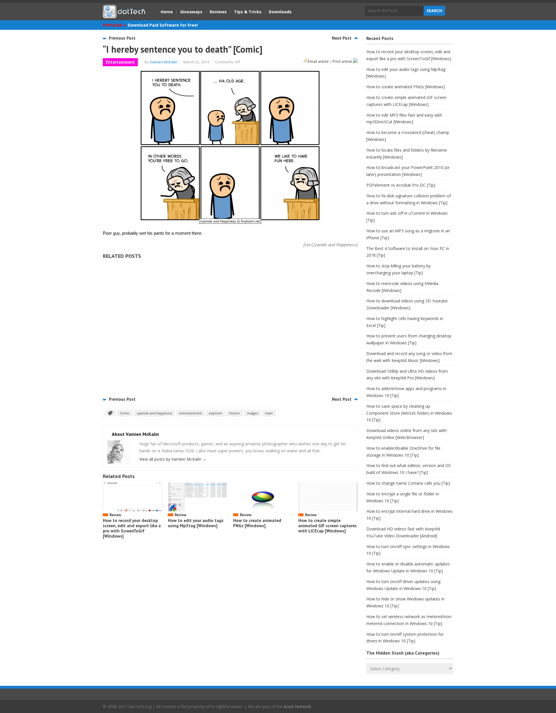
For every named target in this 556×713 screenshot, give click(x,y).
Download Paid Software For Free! (163, 25)
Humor (234, 413)
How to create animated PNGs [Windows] (257, 523)
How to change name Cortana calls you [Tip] (408, 483)
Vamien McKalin (164, 62)
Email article (318, 61)
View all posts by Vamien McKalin (172, 459)
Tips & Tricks (247, 11)
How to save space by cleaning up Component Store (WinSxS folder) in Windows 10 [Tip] (409, 413)
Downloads (280, 11)
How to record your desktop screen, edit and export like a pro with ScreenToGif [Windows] (132, 528)
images (252, 413)
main (269, 413)
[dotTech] (124, 15)
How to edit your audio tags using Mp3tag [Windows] (196, 523)
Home (167, 11)
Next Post (342, 38)
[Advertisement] (230, 325)
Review (115, 514)
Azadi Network (297, 706)
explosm (215, 413)
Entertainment (120, 62)
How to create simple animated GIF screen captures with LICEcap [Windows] (327, 526)
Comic (125, 413)
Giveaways (191, 11)
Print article (342, 61)
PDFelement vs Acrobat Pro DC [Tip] (400, 185)
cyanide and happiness (154, 413)
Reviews (218, 11)
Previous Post (122, 38)
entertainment (190, 413)
